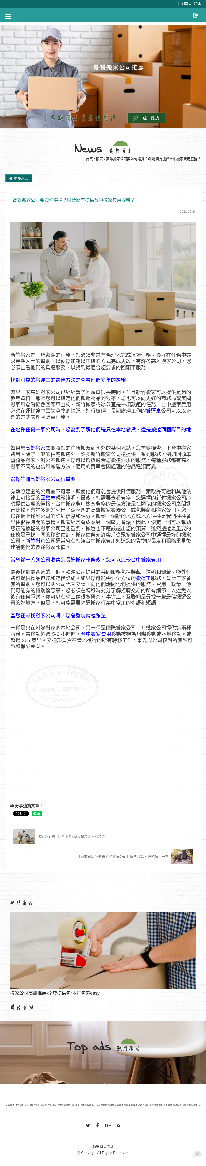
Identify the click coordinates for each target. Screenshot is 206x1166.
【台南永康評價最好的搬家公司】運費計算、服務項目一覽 (123, 857)
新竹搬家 (35, 541)
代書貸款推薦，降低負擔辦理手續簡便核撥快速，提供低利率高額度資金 (103, 973)
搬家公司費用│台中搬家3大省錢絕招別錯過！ (73, 837)
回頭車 (48, 498)
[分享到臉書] (97, 1126)
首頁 (89, 159)
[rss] (118, 1126)
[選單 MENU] (8, 16)
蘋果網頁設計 (103, 1147)
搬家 (99, 159)
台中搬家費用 (96, 634)
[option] (103, 76)
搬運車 (153, 411)
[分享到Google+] (108, 1126)
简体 (197, 4)
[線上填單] (146, 118)
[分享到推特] (88, 1126)
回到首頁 (185, 4)
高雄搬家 (35, 448)
